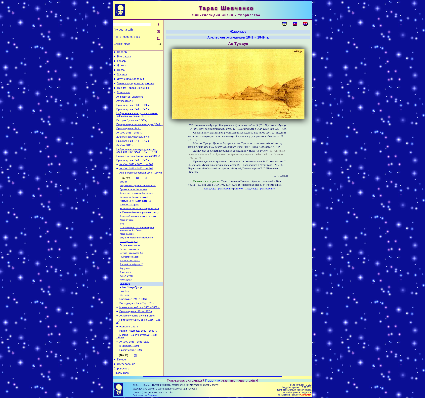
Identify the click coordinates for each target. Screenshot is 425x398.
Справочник (121, 368)
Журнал (122, 74)
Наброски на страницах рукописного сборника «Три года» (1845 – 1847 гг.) (137, 150)
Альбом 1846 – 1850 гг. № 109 (136, 168)
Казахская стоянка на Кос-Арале (136, 193)
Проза (121, 70)
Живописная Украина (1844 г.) (133, 136)
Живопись (123, 92)
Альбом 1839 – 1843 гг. (129, 132)
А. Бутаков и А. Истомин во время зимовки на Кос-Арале (137, 228)
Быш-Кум (124, 291)
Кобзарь (122, 61)
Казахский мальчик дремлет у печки (138, 216)
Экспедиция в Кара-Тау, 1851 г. (137, 303)
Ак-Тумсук (125, 283)
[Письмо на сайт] (158, 31)
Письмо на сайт (123, 29)
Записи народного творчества (135, 83)
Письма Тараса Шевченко (133, 88)
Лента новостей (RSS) (127, 36)
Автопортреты (124, 101)
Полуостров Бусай (129, 257)
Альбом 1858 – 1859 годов (134, 341)
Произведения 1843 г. (128, 128)
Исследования (126, 364)
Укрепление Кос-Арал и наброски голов (139, 208)
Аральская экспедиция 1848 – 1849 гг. (140, 172)
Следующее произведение (260, 188)
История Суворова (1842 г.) (131, 120)
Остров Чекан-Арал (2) (131, 253)
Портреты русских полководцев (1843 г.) (139, 124)
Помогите (212, 380)
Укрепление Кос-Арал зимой (134, 197)
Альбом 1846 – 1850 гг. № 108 (136, 164)
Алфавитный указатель (129, 96)
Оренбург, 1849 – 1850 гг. (133, 299)
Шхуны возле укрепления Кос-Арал (138, 185)
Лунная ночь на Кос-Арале (133, 189)
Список (238, 188)
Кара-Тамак (125, 272)
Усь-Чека (124, 295)
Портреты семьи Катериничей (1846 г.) (138, 156)
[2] (146, 178)
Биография (124, 56)
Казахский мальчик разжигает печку (140, 212)
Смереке (152, 395)
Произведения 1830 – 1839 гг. (132, 105)
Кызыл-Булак (126, 276)
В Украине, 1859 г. (129, 346)
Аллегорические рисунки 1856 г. (137, 315)
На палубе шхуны (128, 241)
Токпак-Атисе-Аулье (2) (131, 264)
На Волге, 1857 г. (128, 326)
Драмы (121, 65)
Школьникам (121, 373)
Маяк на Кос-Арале (129, 204)
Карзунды (124, 268)
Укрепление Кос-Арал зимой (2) (135, 201)
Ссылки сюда (122, 44)
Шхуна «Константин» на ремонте (136, 237)
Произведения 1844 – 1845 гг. (132, 141)
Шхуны (123, 181)
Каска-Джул (126, 279)
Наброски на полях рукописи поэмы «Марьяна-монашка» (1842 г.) (137, 114)
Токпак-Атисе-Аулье (130, 260)
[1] (137, 178)
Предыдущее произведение (217, 188)
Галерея (122, 359)
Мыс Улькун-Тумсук (132, 287)
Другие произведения (130, 79)
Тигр (122, 223)
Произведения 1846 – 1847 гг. (132, 160)
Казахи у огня (126, 220)
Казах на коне (127, 234)
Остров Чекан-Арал (129, 249)
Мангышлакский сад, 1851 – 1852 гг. (139, 307)
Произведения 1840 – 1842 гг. (132, 109)
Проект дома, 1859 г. (130, 350)
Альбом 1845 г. (124, 145)
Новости (122, 52)
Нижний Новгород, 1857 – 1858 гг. (138, 330)
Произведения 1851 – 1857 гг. (135, 311)
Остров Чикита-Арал (130, 245)
